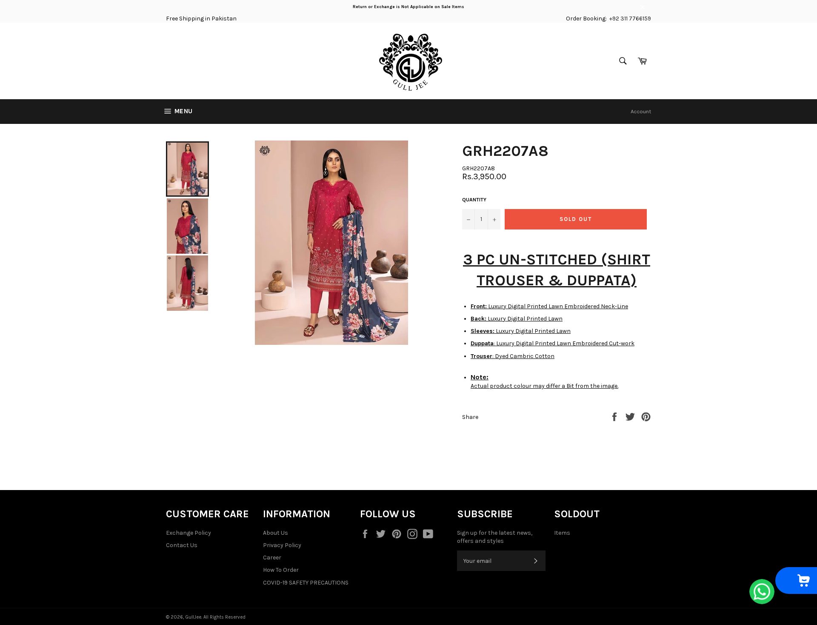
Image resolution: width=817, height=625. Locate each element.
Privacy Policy (282, 545)
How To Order (281, 569)
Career (272, 557)
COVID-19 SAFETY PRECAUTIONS (306, 582)
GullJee (193, 617)
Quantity (474, 200)
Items (562, 532)
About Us (275, 532)
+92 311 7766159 (630, 18)
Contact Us (181, 545)
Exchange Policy (188, 532)
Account (641, 111)
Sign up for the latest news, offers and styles (494, 537)
